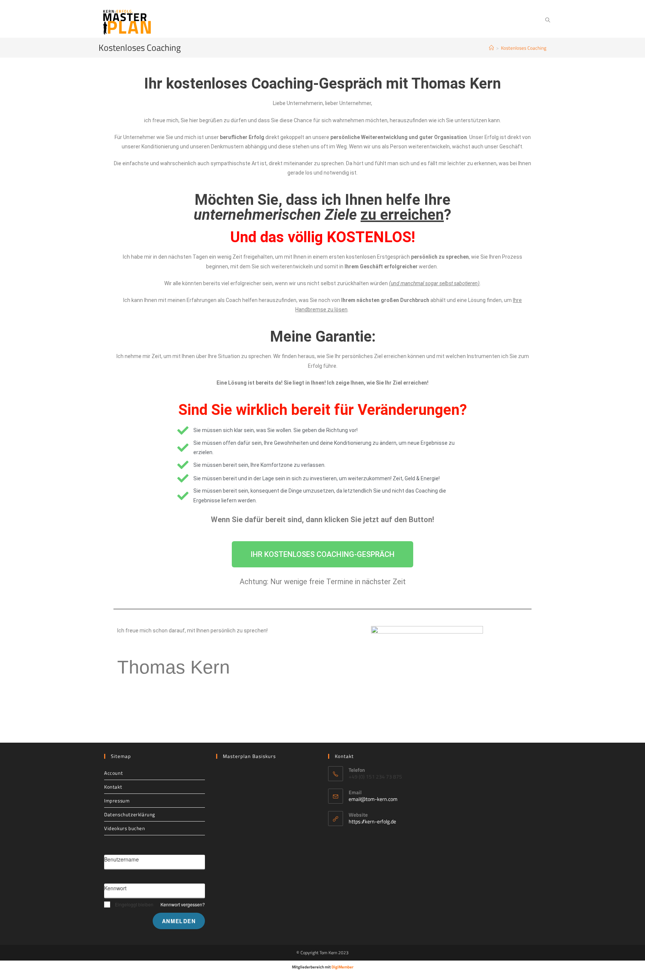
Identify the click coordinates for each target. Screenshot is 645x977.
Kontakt (113, 786)
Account (113, 773)
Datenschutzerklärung (129, 814)
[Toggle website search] (547, 20)
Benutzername (121, 859)
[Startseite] (491, 48)
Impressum (117, 800)
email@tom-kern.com (373, 799)
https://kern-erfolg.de (372, 821)
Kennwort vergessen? (183, 904)
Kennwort (115, 888)
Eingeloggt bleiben (134, 904)
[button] (322, 554)
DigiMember (342, 967)
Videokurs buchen (124, 828)
